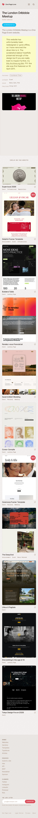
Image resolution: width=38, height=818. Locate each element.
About (34, 813)
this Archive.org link (15, 63)
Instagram (5, 784)
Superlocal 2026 (9, 187)
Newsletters (22, 189)
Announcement (6, 241)
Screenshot (8, 25)
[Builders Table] (19, 267)
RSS (3, 793)
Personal (10, 399)
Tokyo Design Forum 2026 (13, 712)
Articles (4, 753)
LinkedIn (5, 787)
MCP (3, 769)
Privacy (27, 813)
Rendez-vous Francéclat (12, 344)
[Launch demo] (35, 239)
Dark (14, 83)
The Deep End (8, 555)
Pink (18, 83)
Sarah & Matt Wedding (11, 397)
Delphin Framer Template (12, 239)
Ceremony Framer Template (13, 502)
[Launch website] (35, 187)
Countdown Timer (15, 75)
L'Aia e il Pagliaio (9, 607)
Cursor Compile (8, 449)
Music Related (22, 557)
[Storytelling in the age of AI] (19, 635)
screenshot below (14, 53)
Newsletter (6, 771)
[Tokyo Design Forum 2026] (19, 688)
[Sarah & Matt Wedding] (19, 372)
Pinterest (5, 790)
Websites (5, 742)
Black (11, 83)
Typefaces (5, 750)
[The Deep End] (19, 530)
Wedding (17, 399)
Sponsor (5, 774)
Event (11, 79)
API (3, 766)
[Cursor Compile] (19, 425)
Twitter (4, 782)
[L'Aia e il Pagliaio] (19, 582)
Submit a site (6, 761)
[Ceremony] (19, 477)
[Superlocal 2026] (19, 176)
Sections (5, 745)
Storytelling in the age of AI (13, 660)
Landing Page (11, 294)
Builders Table (8, 292)
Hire (3, 763)
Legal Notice (19, 813)
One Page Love (10, 4)
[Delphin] (19, 214)
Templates (5, 748)
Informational (12, 189)
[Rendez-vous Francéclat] (19, 319)
